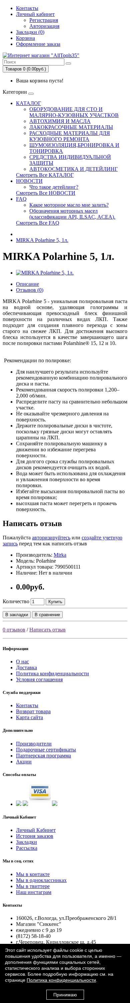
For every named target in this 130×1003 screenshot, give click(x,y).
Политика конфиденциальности (52, 673)
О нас (22, 661)
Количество (16, 601)
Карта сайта (29, 717)
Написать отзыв (47, 629)
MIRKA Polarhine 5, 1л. (42, 240)
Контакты (27, 8)
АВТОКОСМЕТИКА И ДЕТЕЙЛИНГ (73, 169)
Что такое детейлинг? (53, 187)
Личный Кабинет (36, 830)
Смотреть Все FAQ (37, 223)
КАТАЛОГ (28, 103)
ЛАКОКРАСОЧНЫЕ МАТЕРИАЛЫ (71, 127)
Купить (55, 601)
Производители (34, 743)
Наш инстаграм (33, 892)
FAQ (21, 199)
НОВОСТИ (29, 181)
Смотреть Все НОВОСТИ (45, 193)
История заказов (34, 836)
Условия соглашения (39, 679)
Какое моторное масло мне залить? (69, 205)
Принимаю (65, 994)
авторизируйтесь (51, 537)
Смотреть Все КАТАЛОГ (45, 175)
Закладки (26, 842)
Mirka (60, 555)
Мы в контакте (33, 874)
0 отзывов (14, 629)
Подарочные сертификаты (46, 749)
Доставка (26, 667)
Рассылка (26, 848)
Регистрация (43, 20)
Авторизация (44, 26)
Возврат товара (33, 711)
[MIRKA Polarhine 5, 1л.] (45, 273)
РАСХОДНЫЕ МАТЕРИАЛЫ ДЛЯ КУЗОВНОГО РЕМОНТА (69, 136)
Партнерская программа (43, 755)
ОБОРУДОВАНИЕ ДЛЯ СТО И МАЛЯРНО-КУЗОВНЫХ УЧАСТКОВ (74, 112)
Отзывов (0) (29, 290)
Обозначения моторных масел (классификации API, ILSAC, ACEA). (72, 214)
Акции (24, 761)
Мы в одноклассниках (41, 880)
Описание (27, 284)
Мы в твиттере (33, 886)
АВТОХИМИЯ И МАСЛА (60, 121)
